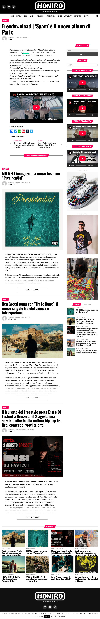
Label (31, 16)
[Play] (69, 90)
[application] (82, 83)
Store (60, 16)
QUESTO (25, 53)
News (25, 16)
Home (12, 16)
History (18, 16)
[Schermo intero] (95, 90)
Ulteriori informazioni (58, 616)
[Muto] (92, 90)
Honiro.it (13, 39)
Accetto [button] (47, 616)
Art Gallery (67, 16)
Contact (86, 16)
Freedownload (51, 16)
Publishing (40, 16)
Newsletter (77, 16)
